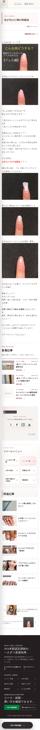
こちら (21, 334)
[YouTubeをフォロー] (29, 424)
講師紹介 (25, 480)
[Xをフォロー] (10, 424)
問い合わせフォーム (28, 707)
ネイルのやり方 (11, 412)
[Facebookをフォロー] (16, 424)
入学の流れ (9, 470)
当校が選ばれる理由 (10, 480)
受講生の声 (26, 470)
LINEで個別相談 (12, 707)
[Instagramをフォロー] (23, 424)
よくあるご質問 (10, 461)
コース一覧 (26, 461)
